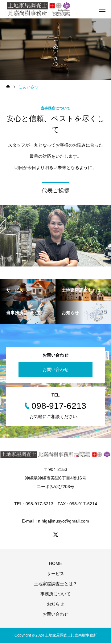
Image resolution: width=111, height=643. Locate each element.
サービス (55, 573)
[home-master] (39, 9)
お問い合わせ (55, 369)
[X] (55, 534)
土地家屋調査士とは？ (55, 583)
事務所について (55, 593)
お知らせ (55, 604)
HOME (55, 563)
